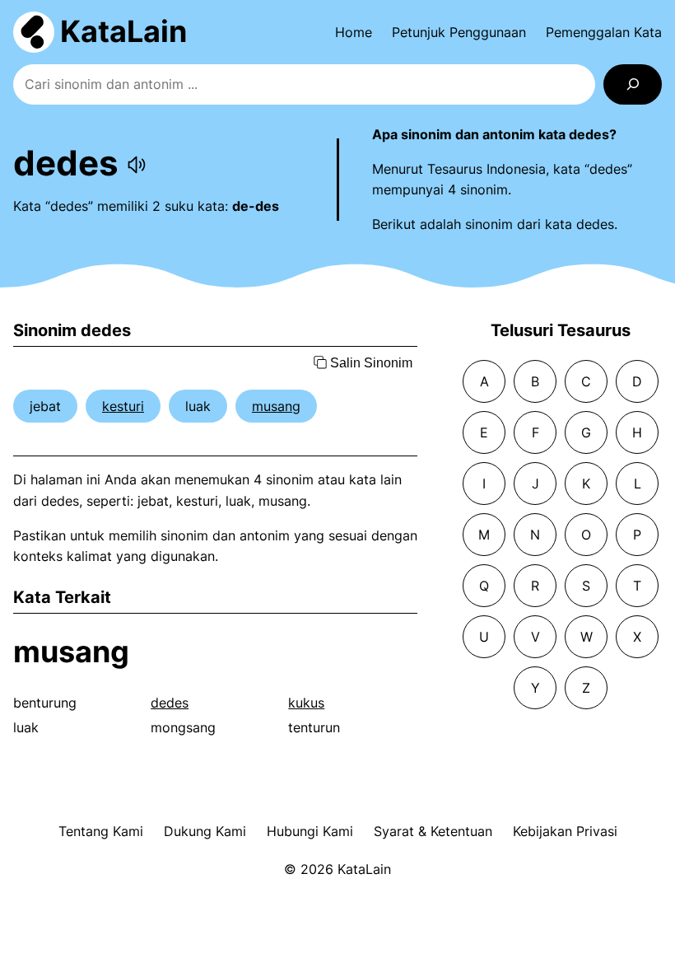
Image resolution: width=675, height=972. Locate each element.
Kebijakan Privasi (565, 831)
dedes (170, 702)
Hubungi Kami (310, 831)
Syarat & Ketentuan (433, 831)
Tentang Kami (100, 831)
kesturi (123, 406)
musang (276, 406)
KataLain (123, 31)
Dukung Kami (205, 831)
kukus (306, 702)
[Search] (632, 84)
